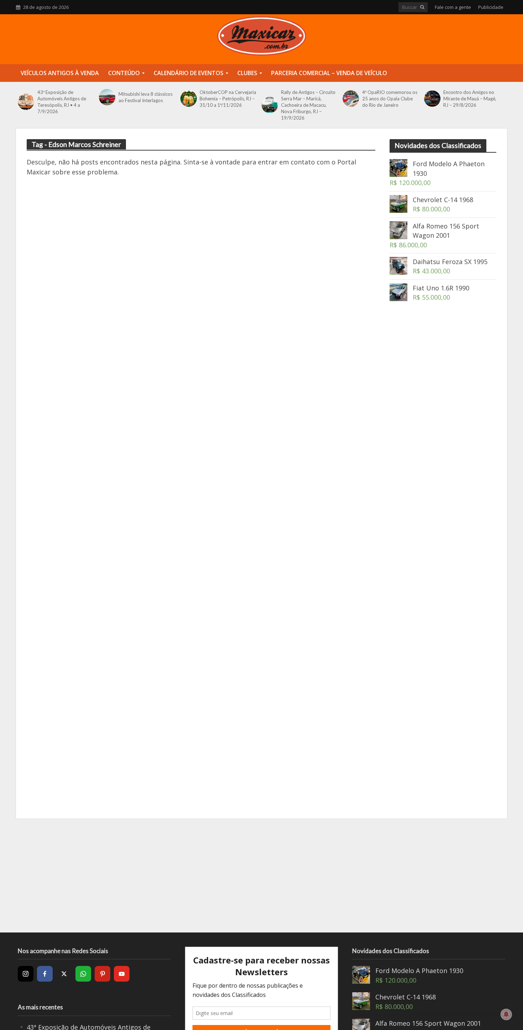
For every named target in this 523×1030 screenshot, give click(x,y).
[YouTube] (122, 974)
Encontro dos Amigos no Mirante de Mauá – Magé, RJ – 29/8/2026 (469, 98)
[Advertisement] (443, 434)
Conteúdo (124, 73)
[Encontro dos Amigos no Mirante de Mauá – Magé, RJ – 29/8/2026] (432, 98)
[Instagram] (25, 974)
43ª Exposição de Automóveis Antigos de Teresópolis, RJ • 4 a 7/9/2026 (61, 101)
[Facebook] (45, 974)
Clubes (247, 73)
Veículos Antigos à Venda (60, 73)
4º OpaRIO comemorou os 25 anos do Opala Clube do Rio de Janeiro (389, 98)
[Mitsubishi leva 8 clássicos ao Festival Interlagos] (107, 97)
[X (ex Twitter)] (64, 974)
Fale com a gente (453, 7)
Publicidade (490, 7)
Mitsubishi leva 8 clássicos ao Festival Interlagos (145, 97)
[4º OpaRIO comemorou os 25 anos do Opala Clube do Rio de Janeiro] (351, 98)
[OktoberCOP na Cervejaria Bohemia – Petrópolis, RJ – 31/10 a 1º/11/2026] (188, 98)
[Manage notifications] (506, 1014)
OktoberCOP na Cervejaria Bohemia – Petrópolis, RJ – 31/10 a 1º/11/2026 (228, 98)
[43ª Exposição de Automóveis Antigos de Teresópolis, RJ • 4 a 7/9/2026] (26, 102)
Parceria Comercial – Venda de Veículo (329, 73)
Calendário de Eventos (188, 73)
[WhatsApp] (83, 974)
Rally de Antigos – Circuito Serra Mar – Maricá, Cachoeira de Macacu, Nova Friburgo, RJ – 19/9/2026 (308, 105)
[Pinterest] (102, 974)
